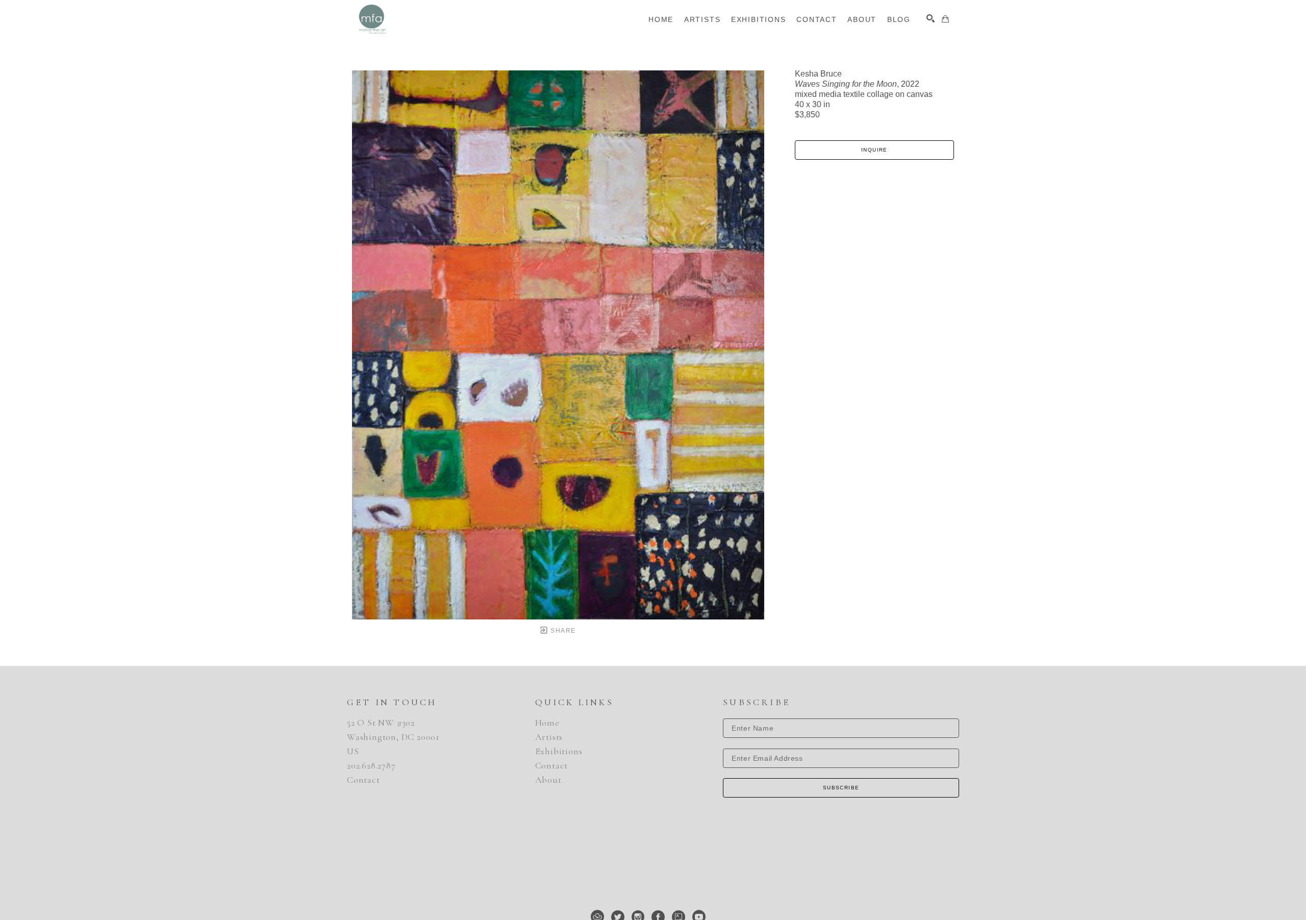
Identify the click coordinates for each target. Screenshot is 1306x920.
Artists (549, 736)
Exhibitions (559, 751)
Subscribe (841, 787)
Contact (363, 779)
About (548, 779)
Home (547, 722)
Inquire (874, 150)
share (561, 630)
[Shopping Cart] (945, 19)
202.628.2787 (371, 765)
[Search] (930, 18)
